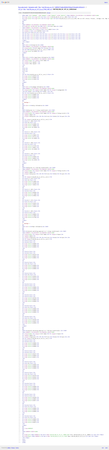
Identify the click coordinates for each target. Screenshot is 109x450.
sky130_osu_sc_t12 (48, 7)
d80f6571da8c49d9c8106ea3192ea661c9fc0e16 (69, 7)
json (106, 447)
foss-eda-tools (22, 7)
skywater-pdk (33, 7)
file (48, 12)
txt (103, 447)
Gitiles (8, 447)
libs (39, 7)
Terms (17, 447)
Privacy (13, 447)
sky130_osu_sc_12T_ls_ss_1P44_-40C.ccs (39, 9)
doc (24, 9)
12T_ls (20, 9)
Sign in (106, 2)
